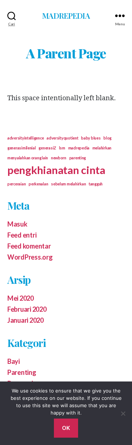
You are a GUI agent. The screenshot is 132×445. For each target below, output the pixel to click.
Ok (66, 427)
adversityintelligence (25, 137)
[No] (122, 413)
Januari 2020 (25, 320)
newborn (58, 157)
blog (107, 137)
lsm (62, 147)
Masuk (17, 224)
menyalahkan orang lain (27, 157)
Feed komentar (29, 246)
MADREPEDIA (65, 15)
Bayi (13, 361)
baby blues (90, 137)
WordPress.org (30, 257)
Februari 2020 (27, 309)
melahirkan (101, 147)
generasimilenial (21, 147)
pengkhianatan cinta (56, 169)
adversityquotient (62, 137)
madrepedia (78, 147)
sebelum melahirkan (68, 183)
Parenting (21, 372)
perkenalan (38, 183)
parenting (77, 157)
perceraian (16, 183)
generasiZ (47, 147)
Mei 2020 (20, 298)
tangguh (96, 183)
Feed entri (21, 235)
